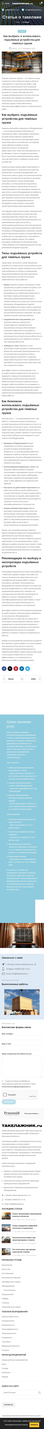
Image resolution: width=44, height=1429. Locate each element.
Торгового (6, 1342)
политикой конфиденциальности (16, 1087)
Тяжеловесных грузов (11, 1307)
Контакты (8, 1404)
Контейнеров (7, 1273)
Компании (6, 1372)
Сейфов (5, 1299)
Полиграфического (10, 1329)
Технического (9, 1290)
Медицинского (8, 1325)
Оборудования (8, 1286)
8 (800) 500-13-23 (12, 10)
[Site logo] (22, 3)
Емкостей (6, 1269)
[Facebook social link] (4, 668)
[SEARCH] (39, 1392)
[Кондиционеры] (32, 1113)
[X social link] (10, 668)
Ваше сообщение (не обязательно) (16, 1054)
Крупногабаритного (10, 1317)
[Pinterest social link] (15, 668)
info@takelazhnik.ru (33, 10)
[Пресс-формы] (12, 1113)
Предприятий (7, 1294)
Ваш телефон (7, 1034)
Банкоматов (7, 1265)
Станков (5, 1303)
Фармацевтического (10, 1346)
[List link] (22, 969)
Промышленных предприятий (14, 1360)
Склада (5, 1368)
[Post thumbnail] (6, 1217)
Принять (34, 1425)
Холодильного (8, 1321)
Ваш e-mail (6, 1044)
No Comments (31, 1220)
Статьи (26, 22)
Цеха (4, 1364)
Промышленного (9, 1333)
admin (14, 48)
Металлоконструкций (11, 1278)
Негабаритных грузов (11, 1282)
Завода (5, 1377)
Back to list (22, 679)
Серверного (7, 1338)
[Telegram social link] (27, 668)
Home (17, 22)
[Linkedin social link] (21, 668)
